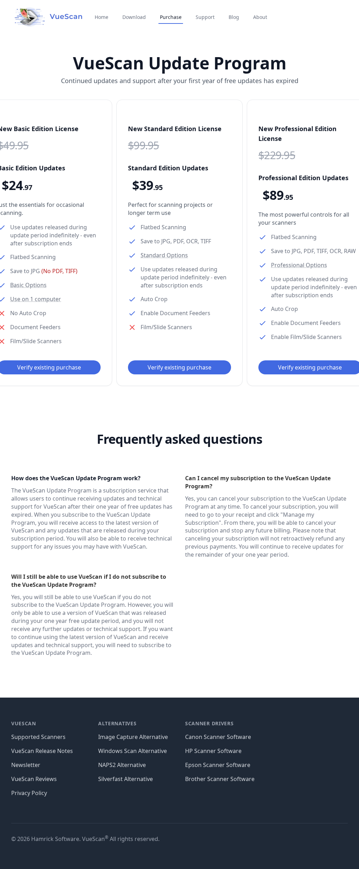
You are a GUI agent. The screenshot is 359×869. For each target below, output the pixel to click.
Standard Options (164, 255)
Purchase (171, 17)
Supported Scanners (38, 737)
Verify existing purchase (179, 367)
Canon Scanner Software (218, 737)
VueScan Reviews (34, 779)
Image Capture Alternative (133, 737)
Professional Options (299, 265)
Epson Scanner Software (217, 765)
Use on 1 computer (35, 299)
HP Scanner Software (213, 751)
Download (134, 17)
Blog (234, 17)
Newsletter (25, 765)
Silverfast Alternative (125, 779)
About (260, 17)
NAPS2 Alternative (122, 765)
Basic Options (28, 285)
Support (205, 17)
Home (101, 17)
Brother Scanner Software (220, 779)
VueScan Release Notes (42, 751)
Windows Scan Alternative (132, 751)
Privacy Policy (29, 793)
